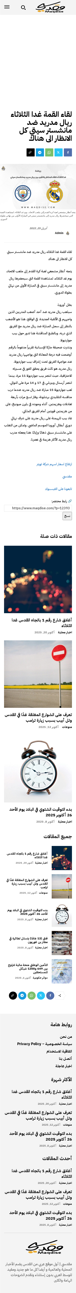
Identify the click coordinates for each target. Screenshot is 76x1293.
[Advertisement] (38, 54)
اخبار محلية (65, 632)
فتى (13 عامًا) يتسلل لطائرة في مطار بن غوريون (28, 940)
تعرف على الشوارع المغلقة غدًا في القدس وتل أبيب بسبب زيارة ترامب (38, 717)
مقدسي (67, 476)
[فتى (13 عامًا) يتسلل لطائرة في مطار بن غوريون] (62, 943)
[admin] (68, 233)
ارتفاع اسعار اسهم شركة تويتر (54, 464)
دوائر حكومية (40, 977)
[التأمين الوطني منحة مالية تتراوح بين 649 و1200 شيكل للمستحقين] (62, 971)
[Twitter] (59, 152)
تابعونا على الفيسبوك (58, 489)
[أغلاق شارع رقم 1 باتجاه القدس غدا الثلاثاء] (38, 579)
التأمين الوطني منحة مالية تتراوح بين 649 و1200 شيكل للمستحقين (28, 968)
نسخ (67, 515)
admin (59, 233)
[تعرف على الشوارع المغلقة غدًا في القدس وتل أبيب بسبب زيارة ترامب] (38, 674)
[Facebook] (68, 152)
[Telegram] (40, 152)
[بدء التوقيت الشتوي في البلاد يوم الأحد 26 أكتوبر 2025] (38, 768)
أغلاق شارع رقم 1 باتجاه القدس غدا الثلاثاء (42, 623)
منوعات (67, 727)
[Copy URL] (31, 152)
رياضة (66, 105)
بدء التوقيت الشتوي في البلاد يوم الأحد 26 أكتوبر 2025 (40, 812)
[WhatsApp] (49, 152)
